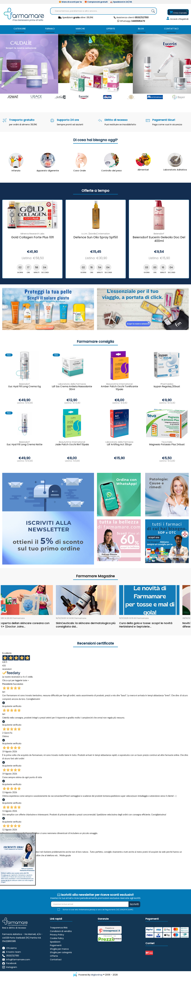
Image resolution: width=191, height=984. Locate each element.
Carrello (180, 12)
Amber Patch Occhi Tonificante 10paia (119, 388)
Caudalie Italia (173, 233)
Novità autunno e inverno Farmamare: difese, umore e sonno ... (95, 624)
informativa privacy (87, 910)
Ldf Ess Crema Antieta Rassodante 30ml (72, 388)
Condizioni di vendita (61, 931)
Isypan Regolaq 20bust (167, 386)
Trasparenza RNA (58, 927)
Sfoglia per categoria (61, 952)
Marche (80, 28)
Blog (141, 28)
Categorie (20, 28)
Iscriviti (134, 904)
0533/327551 (12, 955)
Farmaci (50, 28)
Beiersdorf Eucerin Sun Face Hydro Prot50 (110, 239)
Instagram (11, 967)
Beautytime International (72, 441)
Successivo (18, 684)
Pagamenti (55, 945)
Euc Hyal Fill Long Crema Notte (24, 444)
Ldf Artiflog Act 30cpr (119, 444)
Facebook (11, 963)
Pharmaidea (167, 383)
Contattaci (171, 28)
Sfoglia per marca (59, 948)
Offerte (110, 28)
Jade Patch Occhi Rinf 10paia (72, 444)
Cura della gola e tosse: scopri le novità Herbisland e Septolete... (33, 624)
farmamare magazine (95, 576)
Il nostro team (13, 951)
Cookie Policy (57, 938)
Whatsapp (132, 21)
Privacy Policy (57, 934)
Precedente (7, 684)
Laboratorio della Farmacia (72, 383)
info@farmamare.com (18, 959)
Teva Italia (166, 441)
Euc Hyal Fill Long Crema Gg (24, 386)
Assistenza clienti (132, 17)
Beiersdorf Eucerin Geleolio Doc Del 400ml (47, 239)
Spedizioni (55, 941)
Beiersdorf (47, 233)
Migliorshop (97, 974)
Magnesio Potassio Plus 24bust (167, 444)
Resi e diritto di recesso (14, 927)
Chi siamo (11, 948)
